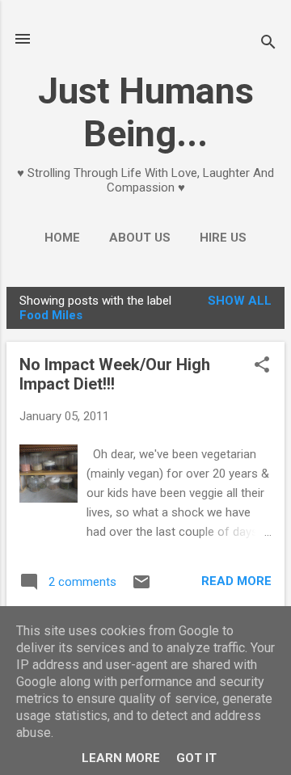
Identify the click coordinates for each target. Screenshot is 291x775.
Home (62, 237)
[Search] (268, 44)
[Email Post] (141, 587)
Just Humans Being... (146, 112)
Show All (240, 300)
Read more (236, 581)
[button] (262, 366)
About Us (140, 237)
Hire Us (223, 237)
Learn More (121, 758)
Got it (196, 758)
